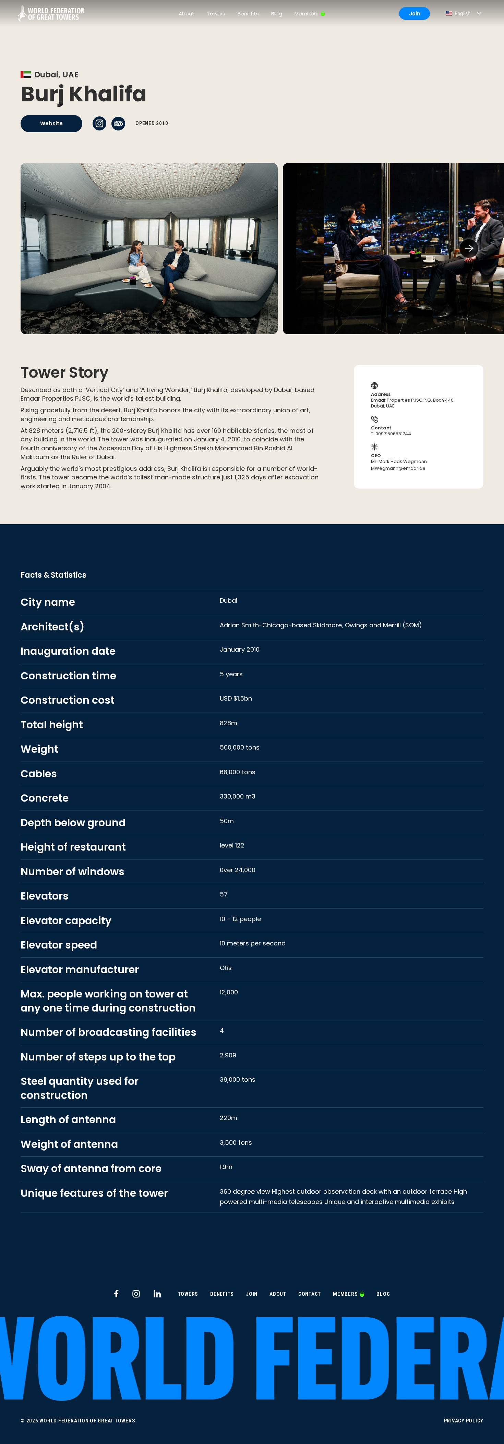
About (186, 13)
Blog (276, 13)
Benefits (248, 13)
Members (307, 13)
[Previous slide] (35, 248)
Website (51, 123)
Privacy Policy (464, 1420)
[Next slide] (468, 248)
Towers (216, 13)
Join (414, 13)
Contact (309, 1294)
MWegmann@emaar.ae (398, 469)
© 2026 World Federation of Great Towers (78, 1420)
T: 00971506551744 (391, 434)
